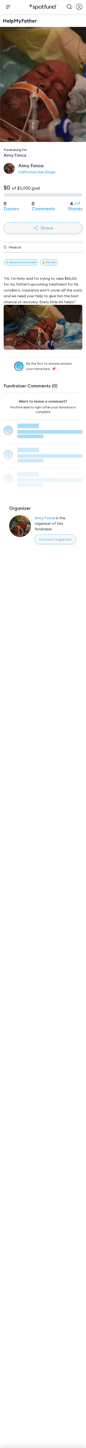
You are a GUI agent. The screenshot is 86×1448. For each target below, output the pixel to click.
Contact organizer (55, 539)
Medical (15, 247)
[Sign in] (79, 7)
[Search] (69, 7)
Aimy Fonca (45, 518)
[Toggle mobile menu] (8, 7)
